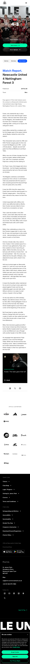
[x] (15, 388)
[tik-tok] (5, 593)
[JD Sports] (6, 435)
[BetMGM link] (15, 435)
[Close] (27, 634)
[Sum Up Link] (6, 421)
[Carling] (15, 444)
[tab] (6, 60)
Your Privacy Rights (15, 661)
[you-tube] (9, 593)
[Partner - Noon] (23, 412)
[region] (15, 648)
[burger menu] (26, 3)
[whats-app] (20, 388)
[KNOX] (6, 412)
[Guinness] (15, 454)
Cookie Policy (16, 647)
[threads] (23, 593)
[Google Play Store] (19, 552)
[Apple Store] (8, 552)
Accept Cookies (15, 652)
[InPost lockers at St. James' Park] (6, 444)
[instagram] (14, 593)
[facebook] (10, 388)
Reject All (15, 656)
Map (4, 577)
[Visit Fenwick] (23, 435)
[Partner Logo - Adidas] (15, 412)
